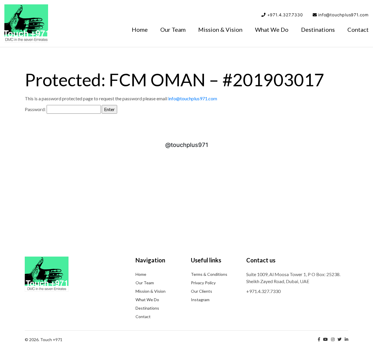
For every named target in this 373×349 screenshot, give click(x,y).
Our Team (173, 29)
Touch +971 (26, 23)
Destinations (318, 29)
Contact (358, 29)
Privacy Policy (203, 282)
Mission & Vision (220, 29)
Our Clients (201, 291)
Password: (36, 109)
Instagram (200, 299)
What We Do (271, 29)
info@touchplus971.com (343, 14)
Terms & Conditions (209, 274)
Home (140, 29)
